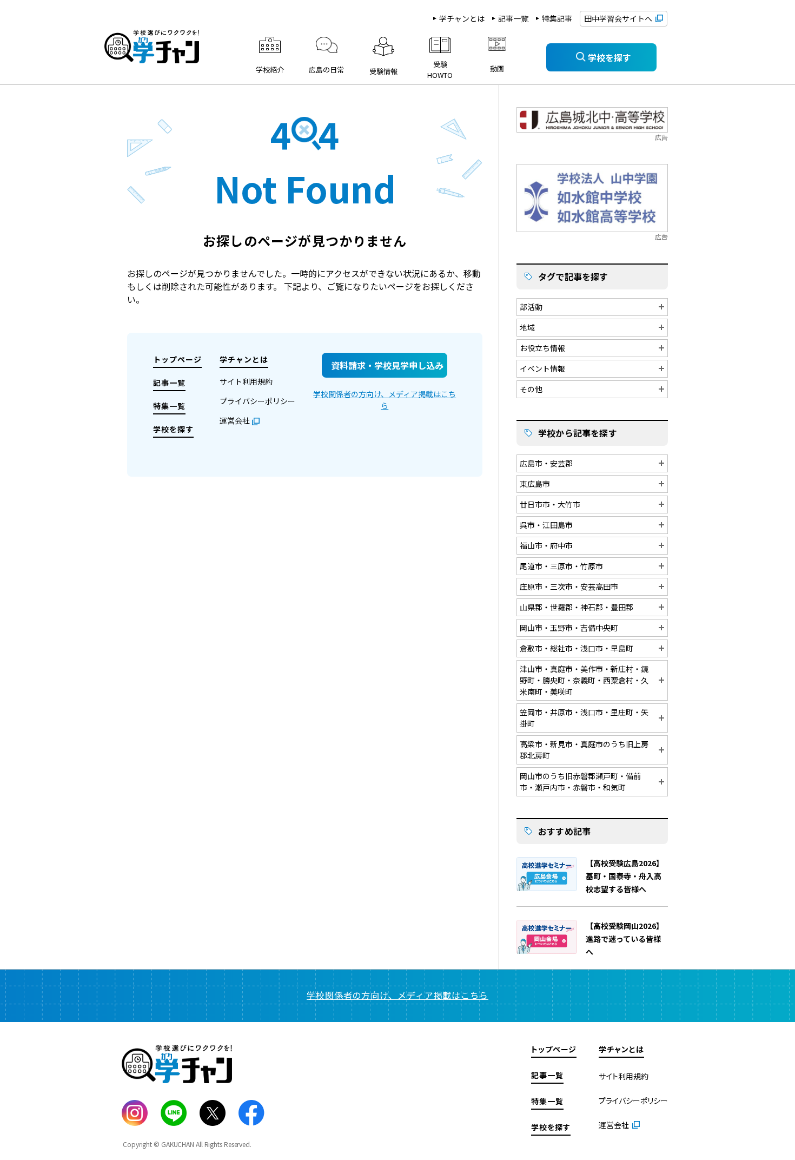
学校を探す (173, 429)
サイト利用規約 (246, 381)
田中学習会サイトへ (618, 18)
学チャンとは (462, 18)
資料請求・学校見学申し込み (387, 365)
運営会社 (235, 420)
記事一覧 (513, 18)
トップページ (177, 359)
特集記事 (557, 18)
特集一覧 (169, 405)
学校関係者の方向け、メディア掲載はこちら (384, 399)
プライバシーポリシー (257, 401)
